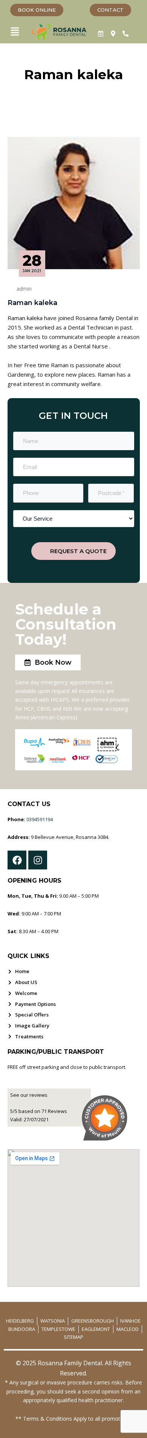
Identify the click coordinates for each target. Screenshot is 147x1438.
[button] (14, 32)
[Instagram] (37, 860)
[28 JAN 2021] (74, 202)
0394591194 (39, 819)
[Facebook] (17, 860)
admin (24, 288)
